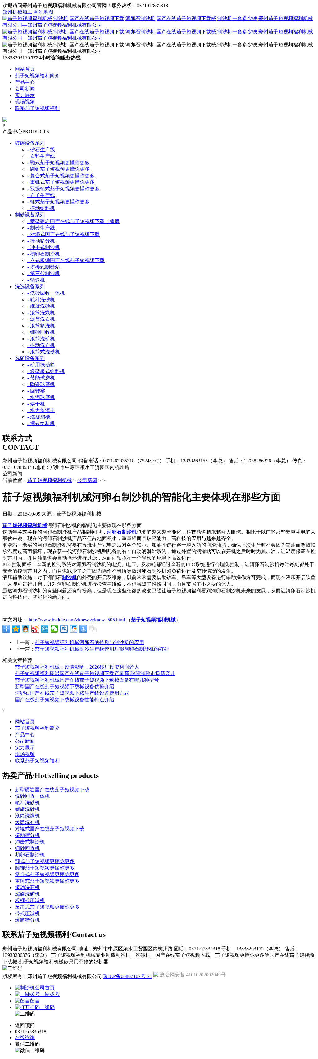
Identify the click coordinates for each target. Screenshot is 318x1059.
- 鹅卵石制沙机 (43, 254)
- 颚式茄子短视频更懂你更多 (58, 162)
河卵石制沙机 (122, 531)
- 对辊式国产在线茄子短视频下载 (63, 234)
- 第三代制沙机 (43, 273)
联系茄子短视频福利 (37, 108)
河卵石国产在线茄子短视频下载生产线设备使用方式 (72, 693)
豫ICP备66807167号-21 (127, 976)
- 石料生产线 (41, 156)
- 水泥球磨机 (41, 397)
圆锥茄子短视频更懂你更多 (45, 867)
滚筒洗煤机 (27, 815)
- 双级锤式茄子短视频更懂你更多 (63, 188)
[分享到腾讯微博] (45, 629)
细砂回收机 (27, 848)
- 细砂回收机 (41, 332)
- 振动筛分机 (41, 240)
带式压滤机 (27, 913)
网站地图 (43, 12)
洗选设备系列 (30, 286)
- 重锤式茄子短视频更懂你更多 (61, 182)
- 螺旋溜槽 (38, 417)
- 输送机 (36, 280)
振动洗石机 (27, 887)
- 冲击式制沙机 (43, 247)
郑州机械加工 (17, 12)
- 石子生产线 (41, 195)
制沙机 (69, 577)
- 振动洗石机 (41, 345)
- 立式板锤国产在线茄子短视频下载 (66, 260)
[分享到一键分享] (83, 629)
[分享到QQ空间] (16, 629)
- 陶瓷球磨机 (41, 384)
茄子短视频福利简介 (37, 75)
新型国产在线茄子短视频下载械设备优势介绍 (64, 686)
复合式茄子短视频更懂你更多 (47, 874)
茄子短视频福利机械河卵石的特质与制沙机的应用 (89, 642)
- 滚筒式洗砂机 (43, 351)
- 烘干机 (36, 404)
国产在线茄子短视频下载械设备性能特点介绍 (64, 699)
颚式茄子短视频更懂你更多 (45, 861)
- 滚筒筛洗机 (41, 325)
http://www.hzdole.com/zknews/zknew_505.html (77, 619)
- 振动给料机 (41, 208)
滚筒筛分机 (27, 920)
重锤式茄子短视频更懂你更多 (47, 881)
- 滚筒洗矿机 (41, 338)
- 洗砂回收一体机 (46, 293)
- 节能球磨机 (41, 377)
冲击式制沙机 (30, 841)
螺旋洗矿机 (27, 894)
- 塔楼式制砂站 (43, 267)
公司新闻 (25, 88)
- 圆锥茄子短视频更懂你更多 (58, 169)
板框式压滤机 (30, 900)
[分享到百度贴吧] (64, 629)
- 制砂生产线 (41, 227)
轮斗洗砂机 (27, 802)
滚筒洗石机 (27, 822)
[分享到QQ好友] (26, 629)
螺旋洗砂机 (27, 809)
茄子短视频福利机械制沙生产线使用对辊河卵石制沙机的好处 (102, 649)
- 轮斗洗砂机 (41, 299)
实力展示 (25, 95)
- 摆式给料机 (41, 423)
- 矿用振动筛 (41, 364)
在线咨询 (25, 1037)
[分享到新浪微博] (35, 629)
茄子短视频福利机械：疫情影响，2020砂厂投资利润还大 (77, 667)
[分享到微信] (54, 629)
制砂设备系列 (30, 214)
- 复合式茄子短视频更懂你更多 (61, 175)
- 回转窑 (36, 390)
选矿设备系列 (30, 358)
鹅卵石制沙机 (30, 854)
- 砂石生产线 (41, 149)
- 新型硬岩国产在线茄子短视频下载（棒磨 (73, 221)
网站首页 (25, 69)
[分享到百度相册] (74, 629)
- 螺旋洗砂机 (41, 306)
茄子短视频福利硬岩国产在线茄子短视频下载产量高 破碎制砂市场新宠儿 (95, 673)
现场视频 (25, 101)
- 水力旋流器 (41, 410)
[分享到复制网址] (93, 629)
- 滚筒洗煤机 (41, 312)
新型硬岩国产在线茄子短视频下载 (52, 789)
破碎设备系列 (30, 143)
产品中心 (25, 82)
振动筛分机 (27, 835)
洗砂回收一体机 (32, 796)
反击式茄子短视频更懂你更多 (47, 907)
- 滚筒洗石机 (41, 319)
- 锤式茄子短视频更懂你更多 (58, 201)
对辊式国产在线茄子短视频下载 (49, 828)
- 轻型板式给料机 (46, 371)
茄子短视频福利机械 (49, 480)
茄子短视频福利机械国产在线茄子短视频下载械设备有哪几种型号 (87, 680)
